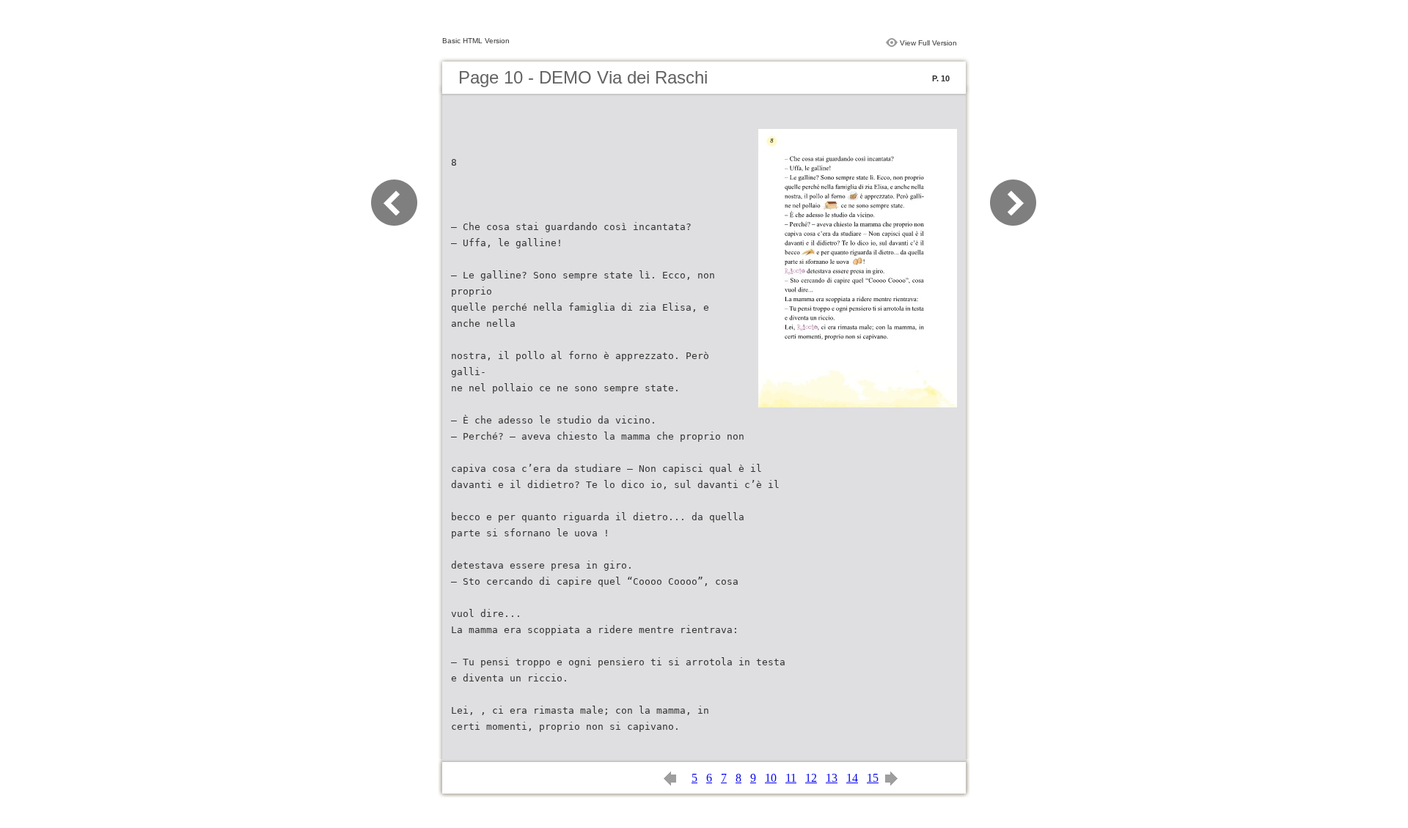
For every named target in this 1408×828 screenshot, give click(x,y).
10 (771, 778)
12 (811, 778)
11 (790, 778)
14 (852, 778)
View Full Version (928, 43)
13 (831, 778)
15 (873, 778)
